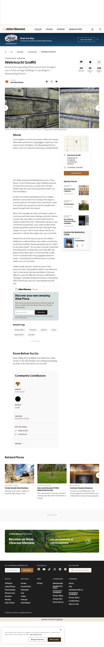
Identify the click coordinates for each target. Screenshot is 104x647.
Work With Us (58, 602)
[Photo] (84, 190)
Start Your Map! (86, 39)
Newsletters (25, 603)
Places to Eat (10, 593)
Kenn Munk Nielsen (17, 82)
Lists (22, 593)
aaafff (17, 407)
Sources (18, 443)
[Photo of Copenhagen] (69, 243)
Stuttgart (17, 278)
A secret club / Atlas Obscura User (55, 129)
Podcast (24, 599)
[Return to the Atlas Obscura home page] (14, 29)
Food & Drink (26, 586)
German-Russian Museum (81, 488)
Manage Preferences (37, 639)
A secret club (20, 392)
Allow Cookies (54, 639)
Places (8, 579)
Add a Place (10, 603)
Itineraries (25, 590)
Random (8, 596)
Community (58, 579)
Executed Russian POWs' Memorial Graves (48, 489)
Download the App (82, 570)
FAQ (70, 586)
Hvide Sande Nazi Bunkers (16, 488)
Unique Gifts (57, 599)
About (71, 583)
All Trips (40, 583)
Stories (23, 583)
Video (23, 596)
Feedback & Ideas (58, 587)
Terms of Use (24, 317)
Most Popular (10, 590)
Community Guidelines (57, 591)
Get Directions (76, 173)
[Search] (100, 29)
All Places (8, 583)
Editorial (25, 579)
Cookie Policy (74, 601)
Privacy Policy (74, 597)
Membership (58, 583)
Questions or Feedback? (52, 619)
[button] (81, 62)
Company (73, 579)
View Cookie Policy (36, 634)
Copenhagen (38, 142)
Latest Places (10, 586)
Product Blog (58, 595)
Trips (39, 579)
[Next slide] (99, 108)
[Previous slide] (5, 108)
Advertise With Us (76, 590)
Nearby (8, 599)
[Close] (60, 629)
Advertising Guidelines (73, 593)
